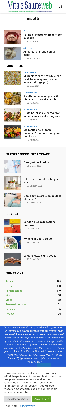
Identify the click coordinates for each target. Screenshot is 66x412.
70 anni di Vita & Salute (38, 238)
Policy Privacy (26, 406)
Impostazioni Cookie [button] (18, 399)
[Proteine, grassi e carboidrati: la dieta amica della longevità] (12, 115)
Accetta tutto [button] (41, 399)
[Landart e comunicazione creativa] (12, 226)
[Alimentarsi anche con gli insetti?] (12, 53)
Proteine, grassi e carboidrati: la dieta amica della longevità (42, 114)
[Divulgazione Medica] (12, 166)
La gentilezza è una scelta (40, 255)
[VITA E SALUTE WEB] (31, 6)
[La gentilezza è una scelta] (12, 259)
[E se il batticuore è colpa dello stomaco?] (12, 199)
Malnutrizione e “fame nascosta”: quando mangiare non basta (42, 133)
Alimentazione (30, 48)
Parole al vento (30, 72)
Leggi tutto (11, 406)
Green (26, 31)
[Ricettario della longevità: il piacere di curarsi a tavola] (12, 98)
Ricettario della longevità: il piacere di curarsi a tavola (41, 98)
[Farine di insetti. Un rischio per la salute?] (12, 36)
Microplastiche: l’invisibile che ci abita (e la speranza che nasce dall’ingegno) (42, 79)
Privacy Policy (34, 361)
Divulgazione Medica (37, 162)
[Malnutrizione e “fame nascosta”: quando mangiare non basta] (12, 132)
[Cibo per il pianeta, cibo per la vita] (12, 183)
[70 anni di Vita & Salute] (12, 242)
